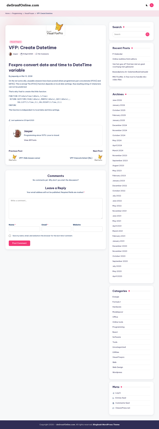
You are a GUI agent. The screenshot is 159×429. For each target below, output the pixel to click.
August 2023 (118, 165)
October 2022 (118, 191)
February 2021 (118, 236)
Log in (118, 393)
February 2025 (119, 115)
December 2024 (119, 125)
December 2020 (119, 246)
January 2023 (118, 180)
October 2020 (118, 256)
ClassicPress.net (122, 408)
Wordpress (117, 372)
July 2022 (116, 196)
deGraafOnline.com (22, 5)
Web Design (117, 367)
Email (45, 225)
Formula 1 (116, 302)
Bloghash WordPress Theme (106, 424)
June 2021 (116, 216)
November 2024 (119, 130)
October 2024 (118, 135)
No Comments (43, 54)
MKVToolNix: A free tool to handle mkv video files (129, 78)
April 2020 (117, 276)
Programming (118, 327)
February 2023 (119, 175)
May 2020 (117, 271)
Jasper (28, 131)
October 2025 (118, 110)
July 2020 (116, 266)
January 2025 (118, 120)
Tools (114, 342)
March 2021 (117, 231)
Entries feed (120, 398)
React (115, 332)
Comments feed (122, 403)
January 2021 (118, 241)
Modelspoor (117, 312)
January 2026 (118, 105)
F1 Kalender (117, 54)
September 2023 (120, 160)
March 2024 (117, 150)
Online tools (117, 322)
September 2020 (120, 261)
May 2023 (117, 170)
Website (77, 225)
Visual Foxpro (15, 42)
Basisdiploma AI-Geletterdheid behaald (130, 72)
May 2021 (116, 221)
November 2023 (119, 155)
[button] (30, 140)
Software (116, 337)
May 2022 (117, 206)
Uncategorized (119, 347)
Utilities (115, 352)
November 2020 (119, 251)
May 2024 (117, 140)
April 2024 (117, 145)
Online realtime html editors (124, 59)
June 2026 (117, 100)
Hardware (116, 307)
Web (114, 362)
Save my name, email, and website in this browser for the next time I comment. (43, 236)
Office (115, 317)
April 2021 (117, 226)
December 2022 (119, 185)
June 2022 (117, 201)
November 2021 (119, 211)
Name (12, 225)
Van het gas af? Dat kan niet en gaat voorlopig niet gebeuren (128, 65)
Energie (115, 297)
